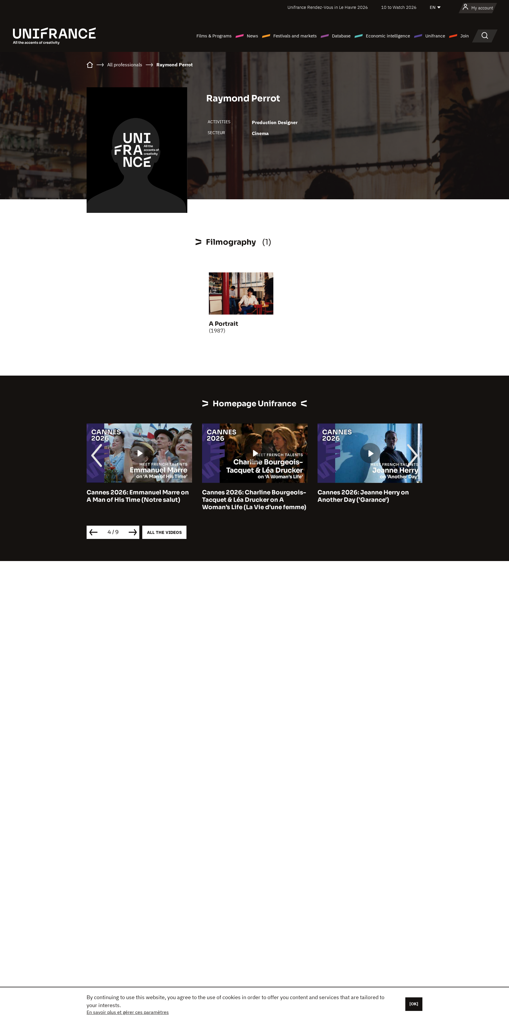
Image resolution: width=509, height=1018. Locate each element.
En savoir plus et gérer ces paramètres (128, 1012)
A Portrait (223, 324)
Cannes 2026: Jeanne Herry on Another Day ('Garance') (363, 496)
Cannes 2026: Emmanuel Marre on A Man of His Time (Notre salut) (138, 496)
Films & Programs (214, 36)
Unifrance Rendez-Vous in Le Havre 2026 (327, 7)
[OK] (413, 1004)
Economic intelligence (388, 36)
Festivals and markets (295, 36)
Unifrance (435, 36)
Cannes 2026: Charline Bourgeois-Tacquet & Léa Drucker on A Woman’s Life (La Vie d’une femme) (254, 500)
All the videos (164, 532)
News (252, 36)
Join (464, 36)
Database (341, 36)
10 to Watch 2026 (399, 7)
